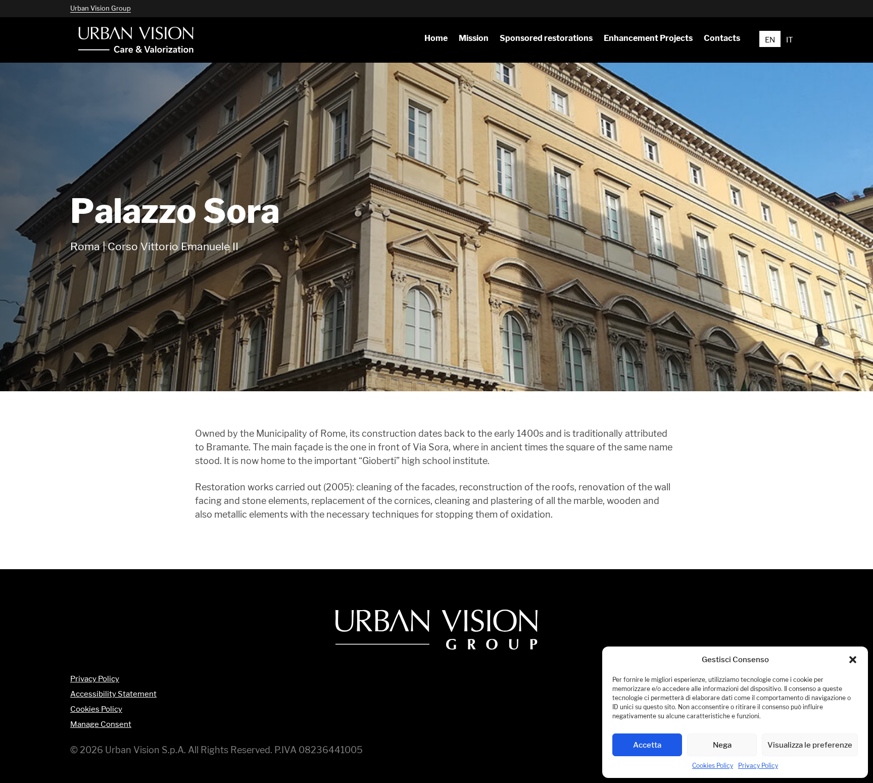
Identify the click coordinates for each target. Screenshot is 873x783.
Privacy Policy (758, 765)
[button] (853, 660)
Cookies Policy (712, 765)
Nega (722, 745)
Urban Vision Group (100, 8)
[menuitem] (435, 38)
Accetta (647, 745)
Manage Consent (100, 724)
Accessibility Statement (113, 694)
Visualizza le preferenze (809, 745)
